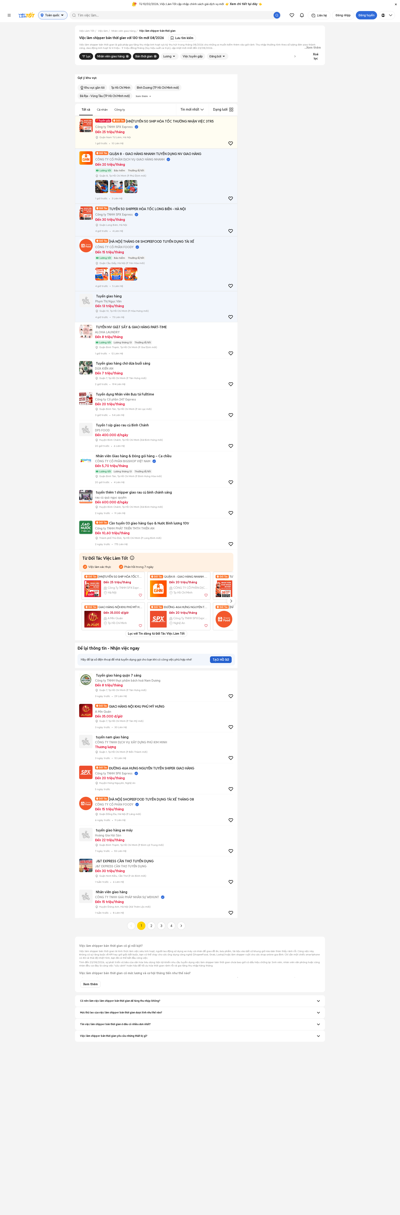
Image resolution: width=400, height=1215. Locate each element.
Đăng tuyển (366, 15)
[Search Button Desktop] (277, 15)
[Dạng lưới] (231, 109)
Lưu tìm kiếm (184, 38)
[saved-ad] (292, 15)
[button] (396, 4)
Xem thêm (90, 984)
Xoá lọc (315, 56)
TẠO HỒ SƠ (221, 660)
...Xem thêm (312, 47)
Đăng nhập (343, 15)
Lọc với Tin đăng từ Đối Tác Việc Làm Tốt (156, 633)
